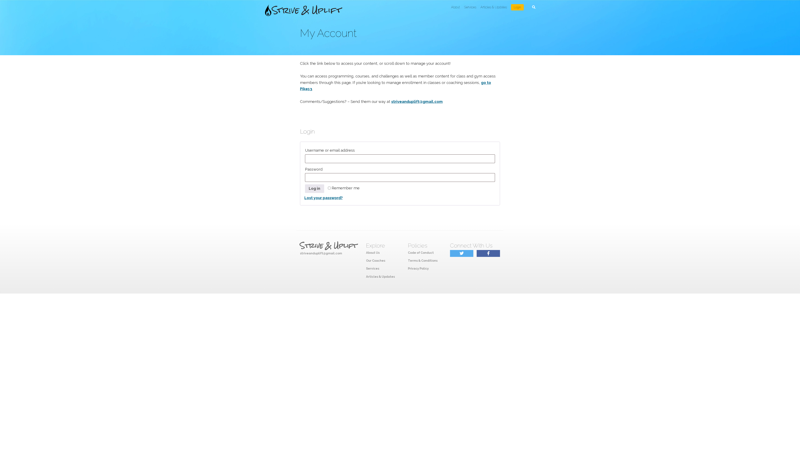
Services (470, 7)
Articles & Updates (493, 7)
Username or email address (339, 150)
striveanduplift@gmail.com (417, 101)
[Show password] (490, 177)
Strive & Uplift (328, 245)
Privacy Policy (418, 268)
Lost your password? (323, 198)
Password (323, 169)
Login (517, 7)
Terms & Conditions (423, 260)
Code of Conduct (421, 252)
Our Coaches (375, 260)
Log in (314, 188)
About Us (373, 252)
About (455, 7)
